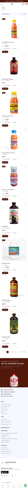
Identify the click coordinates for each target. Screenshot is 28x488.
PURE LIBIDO (5, 226)
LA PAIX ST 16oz (4, 419)
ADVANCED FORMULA (5, 442)
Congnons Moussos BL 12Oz (8, 152)
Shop (3, 8)
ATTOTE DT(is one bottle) (6, 404)
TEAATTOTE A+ (4, 413)
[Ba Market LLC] (12, 4)
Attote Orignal (4, 407)
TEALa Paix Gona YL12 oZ (7, 116)
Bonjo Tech (8, 482)
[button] (6, 49)
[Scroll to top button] (26, 482)
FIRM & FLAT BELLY (6, 300)
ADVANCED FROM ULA (5, 440)
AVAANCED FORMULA (5, 435)
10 (25, 352)
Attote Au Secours (6, 263)
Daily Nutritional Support (7, 79)
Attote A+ (3, 411)
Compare (15, 48)
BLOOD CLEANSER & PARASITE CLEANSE (9, 433)
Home (3, 7)
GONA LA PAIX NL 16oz (5, 420)
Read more (5, 88)
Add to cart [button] (5, 51)
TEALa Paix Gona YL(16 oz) (8, 42)
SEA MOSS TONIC (6, 337)
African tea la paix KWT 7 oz (8, 189)
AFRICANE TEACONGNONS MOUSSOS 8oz (9, 438)
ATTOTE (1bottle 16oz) (5, 406)
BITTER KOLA (3, 436)
